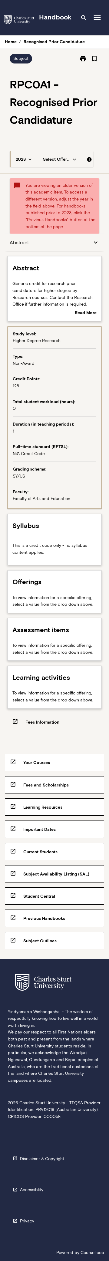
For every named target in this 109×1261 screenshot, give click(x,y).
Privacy (27, 1220)
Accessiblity (31, 1189)
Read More (86, 313)
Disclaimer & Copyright (42, 1158)
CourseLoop (92, 1252)
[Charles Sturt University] (19, 21)
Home (11, 41)
